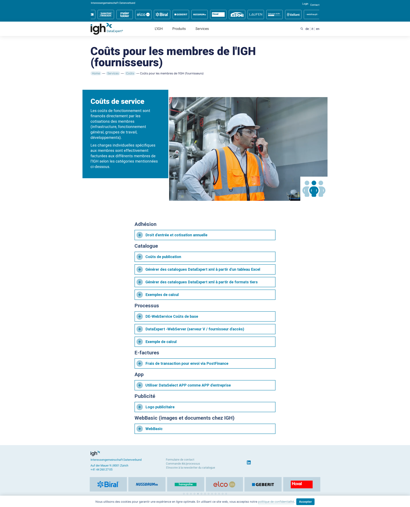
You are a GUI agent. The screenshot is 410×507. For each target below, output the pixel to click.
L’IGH (159, 29)
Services (202, 29)
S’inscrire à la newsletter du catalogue (190, 467)
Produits (179, 29)
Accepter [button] (305, 501)
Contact (315, 5)
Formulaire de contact (180, 459)
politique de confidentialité (276, 501)
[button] (184, 494)
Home (96, 73)
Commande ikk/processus (183, 463)
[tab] (205, 235)
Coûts (130, 73)
